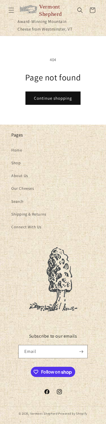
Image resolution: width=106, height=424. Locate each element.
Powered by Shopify (72, 414)
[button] (11, 10)
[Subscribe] (81, 351)
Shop (16, 162)
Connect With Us (26, 226)
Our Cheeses (22, 188)
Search (17, 201)
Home (16, 150)
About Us (19, 175)
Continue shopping (53, 98)
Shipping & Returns (28, 214)
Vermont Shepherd (44, 414)
